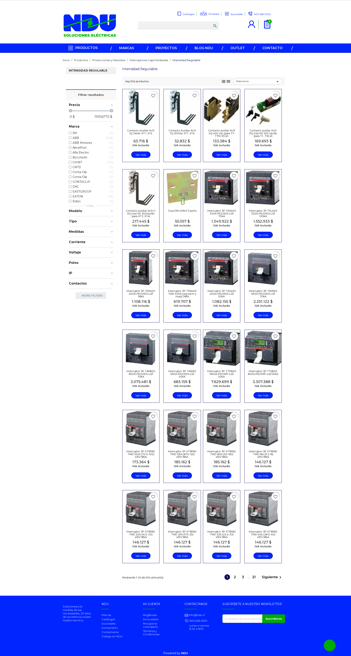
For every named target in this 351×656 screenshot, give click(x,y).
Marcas (106, 615)
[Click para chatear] (330, 645)
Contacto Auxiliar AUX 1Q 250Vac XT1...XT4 (182, 132)
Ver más (140, 154)
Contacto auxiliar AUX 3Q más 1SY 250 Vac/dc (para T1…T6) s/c (263, 133)
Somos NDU (110, 627)
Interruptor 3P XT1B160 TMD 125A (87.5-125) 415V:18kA (182, 454)
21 (254, 577)
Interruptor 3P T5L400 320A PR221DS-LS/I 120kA (263, 213)
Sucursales (108, 623)
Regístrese (150, 615)
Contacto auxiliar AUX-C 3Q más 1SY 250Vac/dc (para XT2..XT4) (141, 213)
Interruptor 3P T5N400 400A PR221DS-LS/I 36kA (141, 293)
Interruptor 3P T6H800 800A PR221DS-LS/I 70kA (141, 374)
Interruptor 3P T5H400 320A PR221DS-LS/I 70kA (221, 213)
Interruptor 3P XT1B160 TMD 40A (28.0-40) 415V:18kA (263, 534)
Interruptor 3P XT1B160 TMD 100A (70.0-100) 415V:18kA (141, 454)
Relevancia (258, 81)
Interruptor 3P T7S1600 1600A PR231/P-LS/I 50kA (221, 374)
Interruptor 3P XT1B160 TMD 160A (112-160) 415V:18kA (221, 454)
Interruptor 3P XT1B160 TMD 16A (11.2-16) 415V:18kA (263, 454)
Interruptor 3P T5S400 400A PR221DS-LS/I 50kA (222, 293)
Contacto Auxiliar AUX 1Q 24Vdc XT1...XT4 (140, 132)
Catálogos (108, 619)
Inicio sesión (150, 619)
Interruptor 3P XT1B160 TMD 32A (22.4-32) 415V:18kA (221, 534)
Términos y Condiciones (151, 632)
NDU (184, 653)
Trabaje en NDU (112, 636)
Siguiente (272, 577)
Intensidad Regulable (88, 70)
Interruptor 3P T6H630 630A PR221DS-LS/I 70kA (263, 293)
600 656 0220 (198, 620)
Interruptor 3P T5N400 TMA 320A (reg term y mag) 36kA (182, 293)
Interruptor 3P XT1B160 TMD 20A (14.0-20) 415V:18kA (141, 534)
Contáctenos (110, 632)
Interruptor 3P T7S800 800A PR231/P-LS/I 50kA (263, 372)
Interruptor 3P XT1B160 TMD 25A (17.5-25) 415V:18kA (182, 534)
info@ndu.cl (196, 615)
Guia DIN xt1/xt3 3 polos (182, 210)
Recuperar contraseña (150, 625)
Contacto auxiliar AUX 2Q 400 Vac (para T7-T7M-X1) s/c (221, 133)
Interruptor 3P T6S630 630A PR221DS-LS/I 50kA (182, 374)
